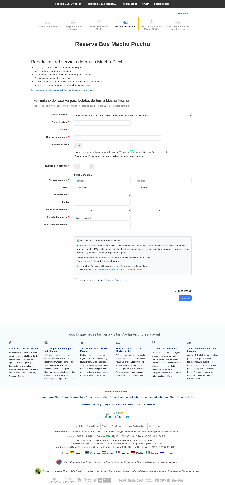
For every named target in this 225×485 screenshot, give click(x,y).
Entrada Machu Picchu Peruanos (132, 397)
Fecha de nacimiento (57, 209)
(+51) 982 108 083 (119, 436)
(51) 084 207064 (85, 436)
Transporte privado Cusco (73, 27)
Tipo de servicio (60, 114)
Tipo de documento (58, 217)
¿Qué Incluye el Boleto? (123, 404)
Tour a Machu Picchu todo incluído (178, 27)
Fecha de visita (60, 122)
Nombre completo (59, 180)
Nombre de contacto (57, 137)
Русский (169, 453)
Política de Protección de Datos (109, 269)
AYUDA (145, 4)
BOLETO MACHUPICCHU (68, 4)
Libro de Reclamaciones (136, 426)
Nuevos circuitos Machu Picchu (54, 397)
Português (95, 453)
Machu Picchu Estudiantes (182, 397)
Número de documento (56, 224)
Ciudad (65, 202)
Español (79, 453)
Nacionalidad (61, 194)
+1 (77, 145)
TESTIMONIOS (130, 4)
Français (125, 453)
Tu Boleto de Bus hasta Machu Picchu (128, 349)
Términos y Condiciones (115, 280)
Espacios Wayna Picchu (105, 397)
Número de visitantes (57, 166)
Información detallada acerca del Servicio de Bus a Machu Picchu (62, 90)
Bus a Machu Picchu (125, 26)
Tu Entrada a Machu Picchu (23, 348)
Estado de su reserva (145, 404)
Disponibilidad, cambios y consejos (94, 404)
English (111, 453)
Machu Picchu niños (159, 397)
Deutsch (140, 453)
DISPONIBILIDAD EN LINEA (102, 4)
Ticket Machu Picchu (47, 26)
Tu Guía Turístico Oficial (164, 348)
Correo (64, 129)
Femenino (144, 187)
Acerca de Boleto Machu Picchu (85, 426)
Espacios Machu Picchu (81, 397)
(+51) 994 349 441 (158, 436)
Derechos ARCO (134, 269)
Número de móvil (60, 144)
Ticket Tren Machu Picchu (99, 27)
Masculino (83, 187)
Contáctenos (154, 426)
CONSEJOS (160, 4)
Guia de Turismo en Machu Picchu (151, 27)
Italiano (155, 453)
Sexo (65, 187)
